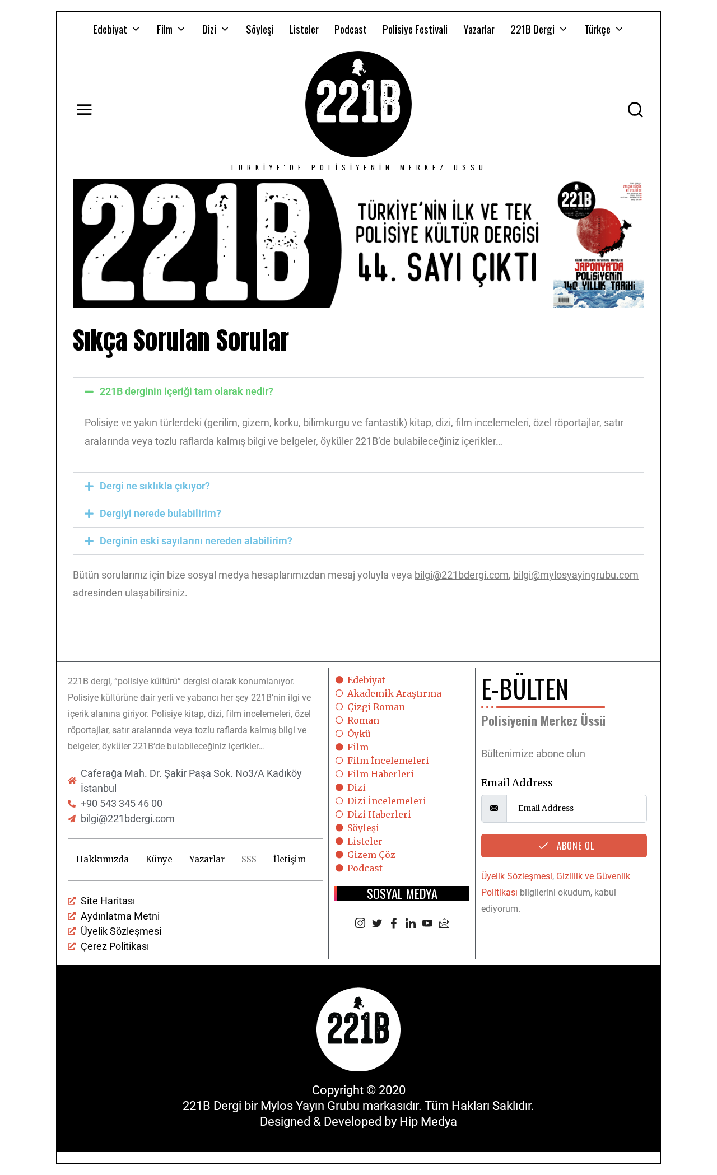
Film (165, 28)
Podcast (350, 28)
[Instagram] (360, 924)
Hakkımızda (102, 859)
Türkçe (597, 28)
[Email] (444, 924)
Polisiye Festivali (415, 28)
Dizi (209, 28)
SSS (249, 859)
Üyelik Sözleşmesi (516, 876)
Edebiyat (110, 28)
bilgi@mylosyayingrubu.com (576, 575)
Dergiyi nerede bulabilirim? (160, 513)
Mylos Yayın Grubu (310, 1106)
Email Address (517, 782)
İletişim (289, 859)
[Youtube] (427, 924)
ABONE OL (574, 845)
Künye (159, 859)
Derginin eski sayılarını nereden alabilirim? (196, 541)
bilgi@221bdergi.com (462, 575)
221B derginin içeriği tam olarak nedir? (186, 391)
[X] (377, 924)
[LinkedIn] (410, 924)
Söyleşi (259, 28)
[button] (358, 391)
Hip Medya (428, 1122)
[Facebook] (393, 924)
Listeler (304, 28)
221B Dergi (532, 28)
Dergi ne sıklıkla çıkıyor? (155, 486)
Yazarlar (479, 28)
